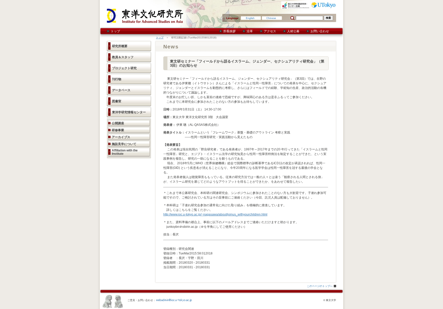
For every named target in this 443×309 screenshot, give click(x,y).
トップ (115, 31)
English (250, 18)
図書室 (116, 101)
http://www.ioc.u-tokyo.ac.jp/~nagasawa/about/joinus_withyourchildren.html (215, 214)
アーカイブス (121, 137)
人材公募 (293, 31)
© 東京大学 (329, 300)
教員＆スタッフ (123, 57)
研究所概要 (119, 46)
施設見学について (124, 144)
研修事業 (118, 130)
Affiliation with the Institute (125, 152)
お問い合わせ (319, 31)
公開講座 (118, 123)
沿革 (250, 31)
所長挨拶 (229, 31)
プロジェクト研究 (124, 68)
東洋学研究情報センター (129, 112)
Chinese (271, 18)
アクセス (270, 31)
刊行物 (116, 79)
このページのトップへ (320, 286)
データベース (121, 90)
